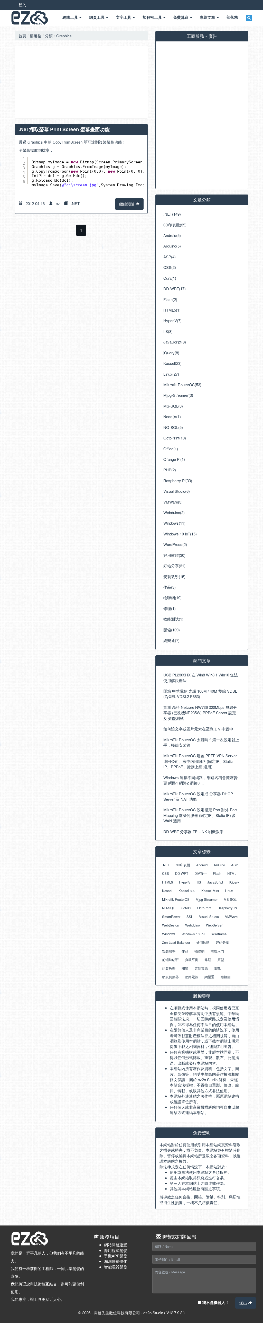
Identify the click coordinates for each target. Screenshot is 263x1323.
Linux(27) (171, 374)
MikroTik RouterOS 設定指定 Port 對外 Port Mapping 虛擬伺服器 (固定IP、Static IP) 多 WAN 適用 (200, 815)
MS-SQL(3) (173, 406)
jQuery (234, 882)
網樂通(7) (171, 640)
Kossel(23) (172, 363)
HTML (231, 873)
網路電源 (191, 976)
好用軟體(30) (174, 555)
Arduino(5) (172, 246)
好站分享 (222, 942)
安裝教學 (168, 951)
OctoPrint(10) (174, 437)
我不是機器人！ (215, 1302)
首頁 (22, 35)
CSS (165, 873)
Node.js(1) (172, 416)
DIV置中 (200, 873)
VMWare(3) (173, 502)
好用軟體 (203, 942)
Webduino (192, 925)
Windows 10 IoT (193, 933)
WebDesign (170, 925)
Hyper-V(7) (172, 320)
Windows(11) (174, 523)
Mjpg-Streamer (207, 899)
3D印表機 (183, 864)
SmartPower (171, 916)
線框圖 (226, 976)
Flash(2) (170, 299)
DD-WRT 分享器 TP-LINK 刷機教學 (193, 831)
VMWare (231, 916)
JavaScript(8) (174, 342)
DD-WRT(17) (174, 288)
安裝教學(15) (174, 576)
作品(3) (169, 587)
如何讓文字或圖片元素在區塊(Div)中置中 (198, 728)
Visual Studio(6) (176, 491)
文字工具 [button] (124, 17)
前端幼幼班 (170, 959)
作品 (185, 951)
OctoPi (186, 907)
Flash (217, 873)
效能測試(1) (173, 619)
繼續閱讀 (127, 204)
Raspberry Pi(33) (177, 480)
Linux (229, 890)
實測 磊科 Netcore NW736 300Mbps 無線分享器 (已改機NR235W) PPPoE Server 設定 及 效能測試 (200, 712)
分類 (49, 35)
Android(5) (172, 235)
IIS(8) (168, 331)
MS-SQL (230, 899)
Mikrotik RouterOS (176, 899)
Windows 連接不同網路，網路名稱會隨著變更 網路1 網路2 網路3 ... (200, 780)
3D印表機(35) (174, 224)
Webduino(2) (174, 512)
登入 (22, 4)
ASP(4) (169, 256)
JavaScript (215, 882)
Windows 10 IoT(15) (180, 533)
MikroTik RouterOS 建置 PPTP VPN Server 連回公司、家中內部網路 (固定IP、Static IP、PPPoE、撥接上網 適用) (200, 761)
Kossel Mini (210, 890)
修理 (207, 959)
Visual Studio (209, 916)
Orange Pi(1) (174, 459)
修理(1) (169, 608)
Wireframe (219, 933)
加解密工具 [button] (153, 17)
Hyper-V (185, 882)
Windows (168, 933)
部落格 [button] (232, 17)
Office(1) (170, 448)
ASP (234, 864)
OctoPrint (204, 907)
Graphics (64, 35)
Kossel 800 (187, 890)
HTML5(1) (172, 310)
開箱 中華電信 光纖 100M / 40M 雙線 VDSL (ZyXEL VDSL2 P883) (200, 693)
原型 (220, 959)
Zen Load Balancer (176, 942)
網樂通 (209, 976)
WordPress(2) (175, 544)
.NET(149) (172, 214)
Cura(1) (169, 278)
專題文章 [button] (208, 17)
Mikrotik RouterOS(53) (182, 384)
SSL (189, 916)
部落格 (35, 35)
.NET (75, 203)
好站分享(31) (174, 565)
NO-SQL (168, 907)
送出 (243, 1303)
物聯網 (199, 951)
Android (202, 864)
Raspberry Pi (227, 907)
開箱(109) (171, 629)
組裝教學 (168, 968)
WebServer (214, 925)
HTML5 (167, 882)
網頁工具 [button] (97, 17)
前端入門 (217, 951)
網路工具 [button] (70, 17)
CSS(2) (169, 267)
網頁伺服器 (170, 976)
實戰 (217, 968)
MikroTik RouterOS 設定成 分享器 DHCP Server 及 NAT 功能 (198, 796)
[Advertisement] (81, 82)
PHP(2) (169, 469)
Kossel (167, 890)
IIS (199, 882)
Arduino (219, 864)
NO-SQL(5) (173, 427)
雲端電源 (201, 968)
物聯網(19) (172, 597)
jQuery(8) (171, 352)
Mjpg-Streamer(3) (178, 395)
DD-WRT (181, 873)
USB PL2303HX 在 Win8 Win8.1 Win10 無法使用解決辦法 (200, 677)
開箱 (185, 968)
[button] (249, 18)
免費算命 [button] (181, 17)
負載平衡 (191, 959)
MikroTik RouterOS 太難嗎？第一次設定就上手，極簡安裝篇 (201, 742)
